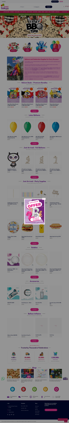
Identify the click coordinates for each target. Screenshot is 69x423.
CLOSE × (44, 198)
